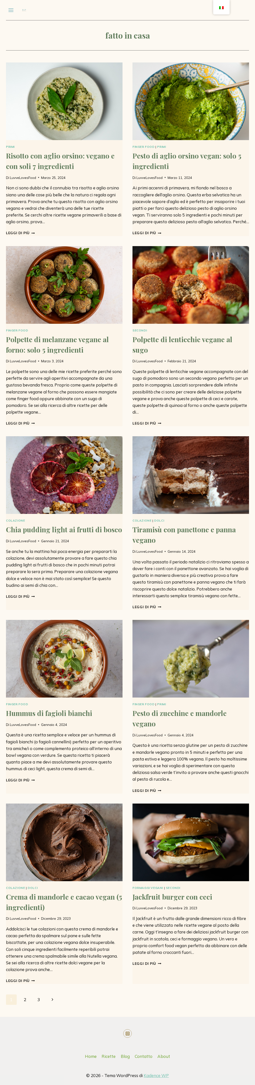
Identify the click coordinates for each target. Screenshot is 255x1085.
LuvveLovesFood (23, 177)
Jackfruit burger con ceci (172, 896)
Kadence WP (156, 1075)
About (163, 1056)
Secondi (139, 330)
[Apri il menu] (11, 10)
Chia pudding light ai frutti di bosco (64, 529)
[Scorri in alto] (228, 1077)
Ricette (109, 1056)
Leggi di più (20, 233)
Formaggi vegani (147, 888)
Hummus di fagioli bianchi (49, 713)
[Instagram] (127, 1033)
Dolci (159, 520)
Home (91, 1056)
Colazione (15, 520)
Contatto (143, 1056)
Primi (10, 147)
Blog (125, 1056)
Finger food (143, 147)
